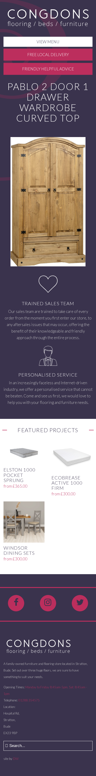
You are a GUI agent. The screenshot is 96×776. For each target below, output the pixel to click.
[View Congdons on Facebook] (16, 603)
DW (15, 759)
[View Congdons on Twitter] (80, 603)
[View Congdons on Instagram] (48, 603)
